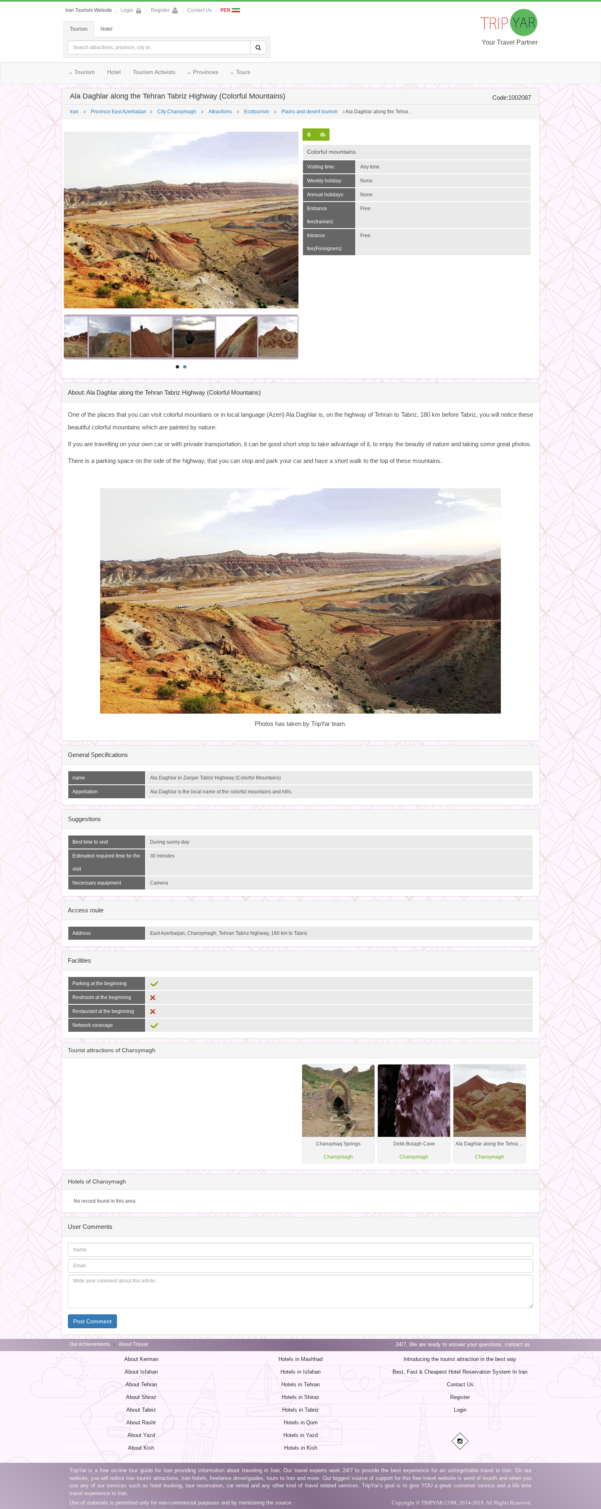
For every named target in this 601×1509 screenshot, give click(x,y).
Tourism (78, 29)
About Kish (141, 1448)
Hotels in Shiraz (300, 1397)
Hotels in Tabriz (300, 1410)
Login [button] (127, 10)
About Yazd (141, 1435)
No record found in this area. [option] (105, 1201)
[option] (489, 1113)
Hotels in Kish (300, 1448)
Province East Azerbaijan (118, 112)
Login (460, 1410)
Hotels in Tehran (300, 1384)
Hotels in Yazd (300, 1435)
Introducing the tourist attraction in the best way (460, 1359)
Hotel (106, 29)
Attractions (220, 112)
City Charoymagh (176, 112)
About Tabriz (141, 1410)
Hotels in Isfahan (300, 1372)
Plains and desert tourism (309, 112)
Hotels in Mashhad (300, 1359)
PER (226, 10)
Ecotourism (256, 112)
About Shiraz (141, 1397)
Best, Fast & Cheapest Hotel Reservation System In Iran (459, 1372)
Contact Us (199, 10)
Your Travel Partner (510, 42)
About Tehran (141, 1384)
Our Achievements (90, 1344)
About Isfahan (141, 1372)
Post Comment (92, 1321)
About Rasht (141, 1422)
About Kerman (141, 1359)
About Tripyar (133, 1344)
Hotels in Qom (301, 1422)
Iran (74, 112)
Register (160, 10)
